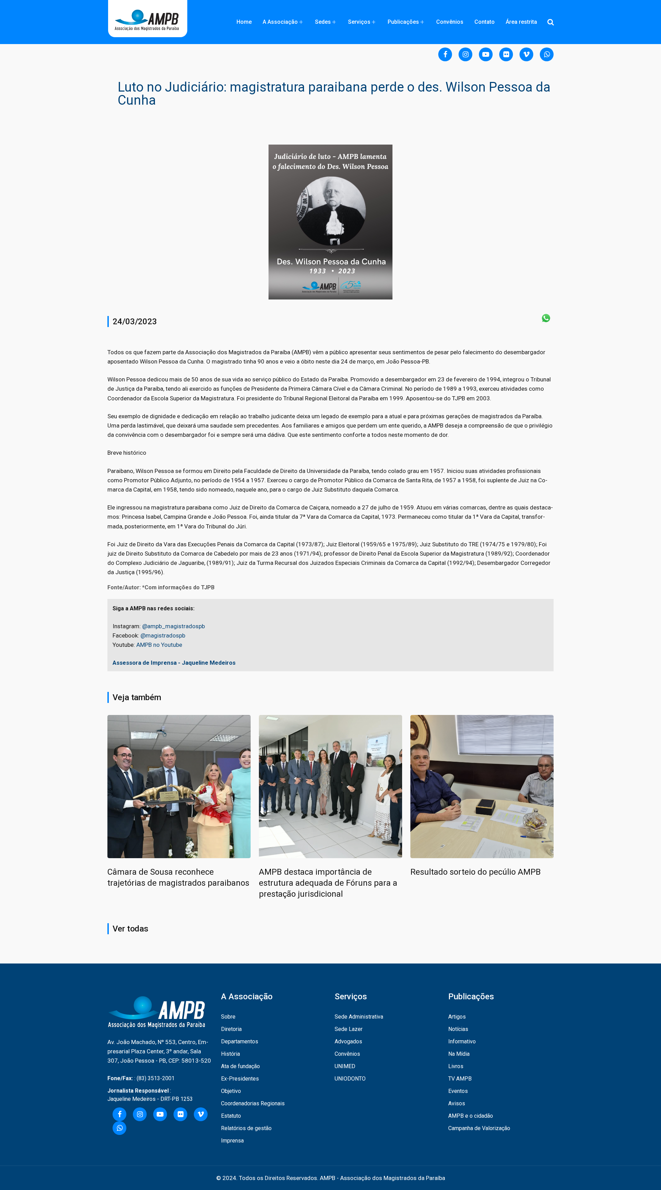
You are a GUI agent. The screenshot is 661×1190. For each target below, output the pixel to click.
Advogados (348, 1041)
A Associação (280, 22)
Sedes (323, 22)
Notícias (458, 1029)
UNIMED (345, 1066)
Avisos (456, 1103)
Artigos (457, 1016)
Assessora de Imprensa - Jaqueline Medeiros (174, 662)
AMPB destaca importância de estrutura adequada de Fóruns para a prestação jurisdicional (328, 883)
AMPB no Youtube (159, 644)
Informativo (462, 1041)
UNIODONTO (350, 1078)
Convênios (449, 22)
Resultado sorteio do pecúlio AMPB (475, 872)
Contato (484, 22)
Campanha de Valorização (479, 1128)
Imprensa (232, 1140)
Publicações (403, 22)
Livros (455, 1066)
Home (244, 22)
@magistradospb (162, 635)
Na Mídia (459, 1054)
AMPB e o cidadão (470, 1116)
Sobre (228, 1016)
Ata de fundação (240, 1066)
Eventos (458, 1091)
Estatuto (231, 1116)
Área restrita (521, 22)
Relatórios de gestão (246, 1128)
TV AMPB (460, 1078)
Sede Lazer (349, 1029)
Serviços (359, 22)
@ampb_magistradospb (173, 626)
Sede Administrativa (359, 1016)
